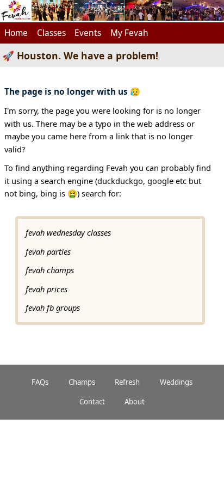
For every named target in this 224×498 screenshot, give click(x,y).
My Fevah (129, 33)
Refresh (127, 382)
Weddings (176, 382)
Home (16, 33)
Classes (51, 33)
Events (87, 33)
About (135, 402)
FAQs (40, 382)
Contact (92, 402)
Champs (82, 382)
